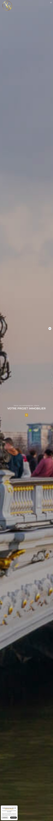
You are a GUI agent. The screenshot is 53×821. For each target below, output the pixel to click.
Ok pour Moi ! (13, 817)
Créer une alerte (49, 326)
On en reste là (13, 806)
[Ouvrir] (26, 415)
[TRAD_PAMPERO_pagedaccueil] (7, 10)
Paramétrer (5, 817)
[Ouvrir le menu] (51, 2)
